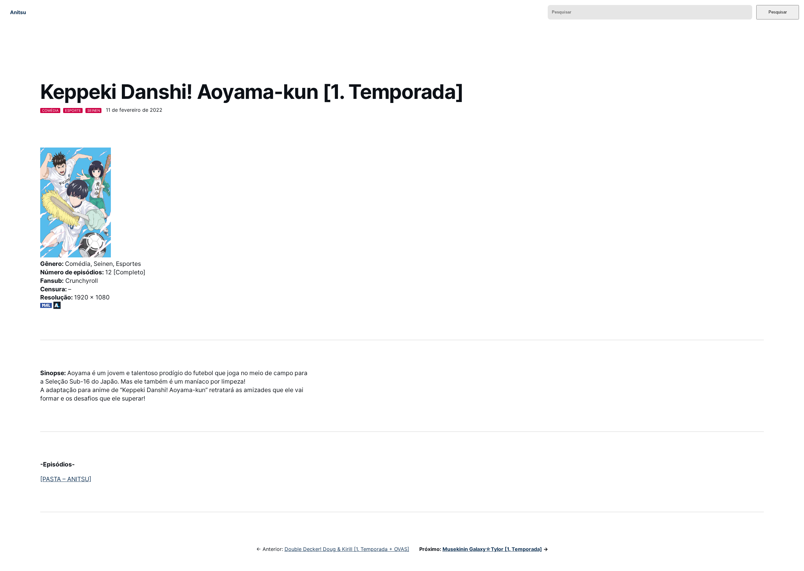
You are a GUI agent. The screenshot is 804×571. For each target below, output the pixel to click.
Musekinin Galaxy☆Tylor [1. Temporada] (492, 549)
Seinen (93, 110)
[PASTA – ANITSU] (65, 479)
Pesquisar (778, 12)
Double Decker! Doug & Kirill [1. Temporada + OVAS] (347, 549)
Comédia (50, 110)
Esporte (73, 110)
